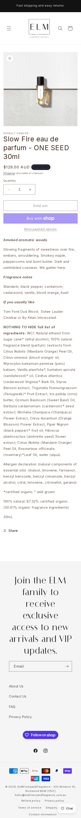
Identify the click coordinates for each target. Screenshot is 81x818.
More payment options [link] (40, 229)
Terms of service (29, 807)
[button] (9, 28)
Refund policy (30, 800)
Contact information (42, 814)
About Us (16, 686)
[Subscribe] (67, 666)
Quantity (9, 180)
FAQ (12, 707)
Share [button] (13, 530)
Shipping (9, 173)
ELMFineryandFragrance (34, 786)
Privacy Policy (20, 717)
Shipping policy (57, 807)
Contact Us (18, 696)
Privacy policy (54, 800)
